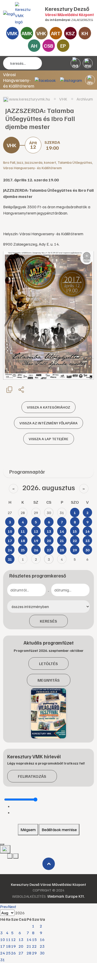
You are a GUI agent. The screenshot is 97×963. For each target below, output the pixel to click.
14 (29, 939)
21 (29, 946)
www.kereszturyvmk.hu (29, 99)
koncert (50, 162)
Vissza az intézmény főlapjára (48, 423)
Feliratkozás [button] (32, 776)
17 (2, 946)
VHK (41, 33)
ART (56, 33)
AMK (26, 33)
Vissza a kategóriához (48, 407)
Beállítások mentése (59, 829)
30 (42, 952)
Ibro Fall (9, 162)
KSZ (70, 33)
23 (42, 946)
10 (2, 939)
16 (42, 939)
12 (13, 939)
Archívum (85, 99)
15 (34, 939)
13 (21, 939)
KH (84, 33)
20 (21, 946)
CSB (48, 45)
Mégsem (28, 829)
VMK (12, 33)
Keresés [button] (48, 621)
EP (63, 45)
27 (21, 952)
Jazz (20, 162)
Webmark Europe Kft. (66, 896)
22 (34, 946)
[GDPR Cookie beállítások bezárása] (2, 844)
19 (13, 946)
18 (8, 946)
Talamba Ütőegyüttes (75, 162)
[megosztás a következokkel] (21, 389)
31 (2, 959)
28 (29, 952)
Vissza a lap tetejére (48, 439)
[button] (90, 80)
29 (34, 952)
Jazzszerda (33, 162)
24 (2, 952)
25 (8, 952)
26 (13, 952)
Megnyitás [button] (49, 680)
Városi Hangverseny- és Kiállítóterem (32, 168)
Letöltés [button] (48, 663)
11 (8, 939)
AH (34, 45)
